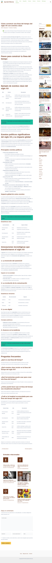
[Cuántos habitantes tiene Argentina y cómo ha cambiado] (45, 107)
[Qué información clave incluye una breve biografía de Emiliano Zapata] (45, 34)
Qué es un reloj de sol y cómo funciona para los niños (23, 466)
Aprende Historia (9, 2)
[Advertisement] (26, 11)
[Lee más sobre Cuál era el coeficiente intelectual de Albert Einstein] (9, 474)
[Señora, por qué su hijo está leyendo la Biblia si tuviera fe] (45, 84)
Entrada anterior (4, 448)
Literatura (41, 172)
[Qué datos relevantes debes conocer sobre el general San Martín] (45, 95)
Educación (6, 27)
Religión (40, 178)
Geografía (41, 169)
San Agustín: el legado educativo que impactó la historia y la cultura (23, 483)
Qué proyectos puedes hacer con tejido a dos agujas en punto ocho (45, 152)
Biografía (40, 160)
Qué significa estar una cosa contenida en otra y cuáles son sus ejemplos (44, 77)
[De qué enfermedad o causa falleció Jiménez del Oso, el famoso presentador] (45, 46)
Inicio (21, 553)
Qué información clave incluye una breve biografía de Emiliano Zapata (44, 40)
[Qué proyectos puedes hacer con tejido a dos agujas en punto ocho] (45, 145)
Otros (40, 176)
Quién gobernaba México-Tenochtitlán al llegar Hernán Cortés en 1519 (44, 125)
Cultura (40, 163)
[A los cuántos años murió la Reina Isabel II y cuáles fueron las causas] (45, 132)
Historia (40, 171)
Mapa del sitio (25, 553)
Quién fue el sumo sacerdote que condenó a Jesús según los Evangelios (45, 64)
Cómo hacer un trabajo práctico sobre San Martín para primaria (9, 497)
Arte (40, 158)
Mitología (40, 174)
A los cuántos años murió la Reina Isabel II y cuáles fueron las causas (45, 139)
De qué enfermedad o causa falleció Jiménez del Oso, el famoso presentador (44, 52)
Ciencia (40, 161)
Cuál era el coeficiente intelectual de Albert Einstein (9, 481)
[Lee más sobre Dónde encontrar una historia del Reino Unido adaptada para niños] (24, 493)
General (40, 167)
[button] (50, 2)
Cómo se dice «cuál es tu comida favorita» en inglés (9, 465)
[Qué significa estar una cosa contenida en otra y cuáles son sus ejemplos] (45, 70)
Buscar (40, 23)
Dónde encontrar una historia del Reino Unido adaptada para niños (24, 500)
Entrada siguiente (29, 448)
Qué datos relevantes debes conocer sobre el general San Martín (44, 101)
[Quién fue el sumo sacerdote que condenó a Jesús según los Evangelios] (45, 58)
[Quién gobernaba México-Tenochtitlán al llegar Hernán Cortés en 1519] (45, 119)
